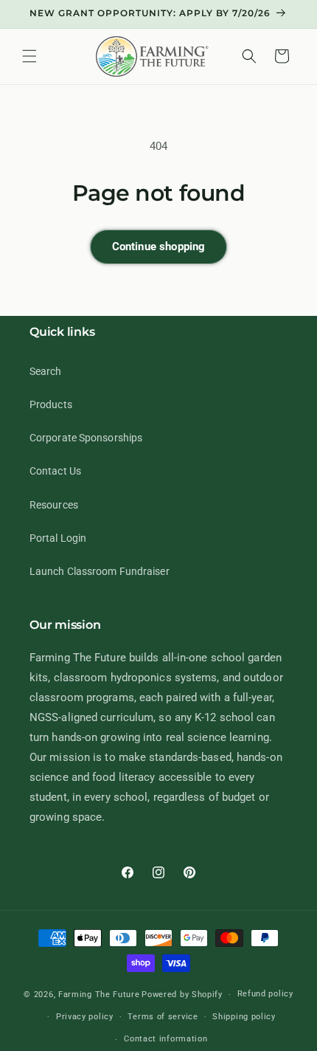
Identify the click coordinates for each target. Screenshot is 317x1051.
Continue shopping (159, 246)
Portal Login (57, 538)
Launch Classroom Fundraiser (99, 571)
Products (50, 404)
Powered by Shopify (182, 994)
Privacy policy (85, 1016)
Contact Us (55, 471)
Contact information (165, 1039)
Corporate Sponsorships (85, 438)
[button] (29, 56)
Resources (53, 505)
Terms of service (163, 1016)
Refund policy (265, 994)
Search (45, 371)
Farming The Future (99, 994)
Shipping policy (244, 1016)
